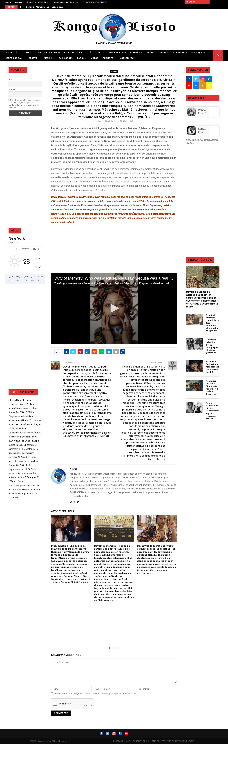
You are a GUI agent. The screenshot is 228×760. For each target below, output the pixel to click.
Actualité (114, 71)
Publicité (108, 58)
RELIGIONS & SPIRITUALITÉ (77, 52)
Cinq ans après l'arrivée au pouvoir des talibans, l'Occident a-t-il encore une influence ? (25, 420)
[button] (114, 308)
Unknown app (206, 109)
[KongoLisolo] (191, 134)
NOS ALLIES (178, 52)
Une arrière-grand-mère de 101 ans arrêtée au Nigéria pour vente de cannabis (25, 489)
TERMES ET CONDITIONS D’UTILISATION (178, 741)
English (191, 2)
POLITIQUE (196, 52)
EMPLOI (155, 741)
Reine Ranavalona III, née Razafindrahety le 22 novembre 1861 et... (212, 410)
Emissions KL (66, 58)
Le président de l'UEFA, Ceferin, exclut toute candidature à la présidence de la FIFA (24, 473)
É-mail (12, 89)
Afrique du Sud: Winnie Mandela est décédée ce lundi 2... (212, 366)
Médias (48, 58)
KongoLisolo (205, 128)
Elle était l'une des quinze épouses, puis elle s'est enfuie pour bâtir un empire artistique (23, 404)
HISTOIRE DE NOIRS (47, 52)
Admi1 (101, 121)
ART (100, 52)
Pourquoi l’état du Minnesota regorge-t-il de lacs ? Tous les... (212, 387)
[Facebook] (101, 733)
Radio (80, 58)
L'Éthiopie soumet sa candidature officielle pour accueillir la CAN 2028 (25, 436)
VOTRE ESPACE (127, 58)
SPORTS (33, 58)
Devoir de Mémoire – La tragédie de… (44, 7)
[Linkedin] (120, 733)
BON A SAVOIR (116, 52)
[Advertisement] (114, 248)
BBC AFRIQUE (27, 392)
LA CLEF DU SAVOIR (156, 52)
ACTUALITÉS (11, 52)
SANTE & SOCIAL (13, 58)
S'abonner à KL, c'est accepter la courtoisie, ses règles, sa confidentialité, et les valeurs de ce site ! (25, 104)
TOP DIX (26, 52)
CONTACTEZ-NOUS (141, 741)
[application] (114, 308)
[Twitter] (107, 733)
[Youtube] (126, 733)
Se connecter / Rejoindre (67, 2)
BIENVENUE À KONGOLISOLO (95, 2)
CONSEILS (135, 52)
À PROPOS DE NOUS (121, 741)
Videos (94, 58)
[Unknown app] (191, 115)
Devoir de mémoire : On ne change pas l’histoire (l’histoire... (212, 346)
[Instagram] (114, 733)
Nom (11, 79)
